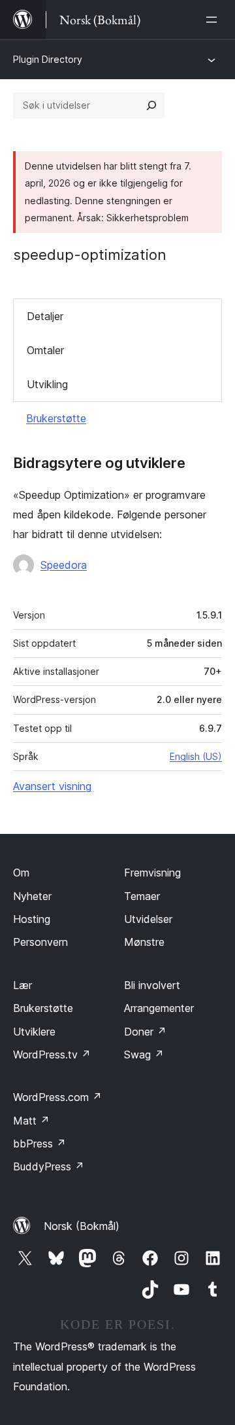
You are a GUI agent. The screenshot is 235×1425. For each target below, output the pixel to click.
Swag (144, 1054)
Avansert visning (52, 786)
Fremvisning (152, 872)
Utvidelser (148, 919)
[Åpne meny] (214, 19)
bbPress (39, 1143)
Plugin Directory (47, 59)
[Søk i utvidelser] (151, 105)
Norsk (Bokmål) (81, 1226)
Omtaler (45, 350)
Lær (22, 985)
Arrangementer (159, 1008)
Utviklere (34, 1031)
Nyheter (32, 896)
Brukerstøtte (56, 418)
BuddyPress (48, 1166)
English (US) (196, 756)
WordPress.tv (52, 1054)
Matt (31, 1120)
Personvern (40, 941)
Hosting (31, 919)
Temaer (142, 896)
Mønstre (144, 941)
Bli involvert (152, 985)
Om (21, 872)
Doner (145, 1031)
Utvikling (47, 384)
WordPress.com (57, 1097)
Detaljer (45, 316)
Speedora (63, 564)
